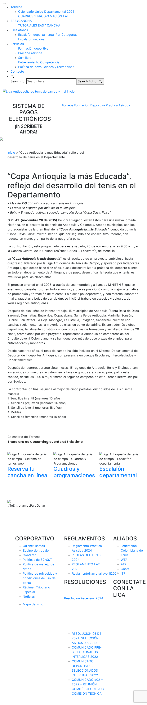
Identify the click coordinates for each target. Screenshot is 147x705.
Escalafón (118, 472)
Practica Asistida (118, 105)
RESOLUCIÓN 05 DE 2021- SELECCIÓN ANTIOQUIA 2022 (86, 638)
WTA (124, 560)
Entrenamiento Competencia (39, 62)
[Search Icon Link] (12, 76)
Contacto (17, 71)
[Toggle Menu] (4, 3)
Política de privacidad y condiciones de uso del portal (40, 578)
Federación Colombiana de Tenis (132, 550)
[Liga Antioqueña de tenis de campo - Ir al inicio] (39, 91)
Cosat (125, 569)
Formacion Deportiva (89, 105)
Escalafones (19, 30)
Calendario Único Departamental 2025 (46, 11)
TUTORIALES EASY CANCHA (39, 25)
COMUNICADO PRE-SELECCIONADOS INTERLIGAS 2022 (86, 652)
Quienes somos (34, 546)
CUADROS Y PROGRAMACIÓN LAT (43, 16)
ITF (123, 573)
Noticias (29, 596)
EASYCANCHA (21, 21)
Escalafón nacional (31, 39)
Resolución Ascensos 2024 (83, 598)
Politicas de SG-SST (37, 560)
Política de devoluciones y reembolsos (46, 67)
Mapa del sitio (33, 604)
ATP (124, 564)
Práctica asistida (30, 53)
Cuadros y (74, 472)
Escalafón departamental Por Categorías (47, 34)
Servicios (17, 44)
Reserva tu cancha (27, 472)
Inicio (11, 152)
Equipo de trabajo (36, 550)
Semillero (25, 58)
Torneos (16, 7)
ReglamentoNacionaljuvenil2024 (95, 573)
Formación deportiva (33, 48)
